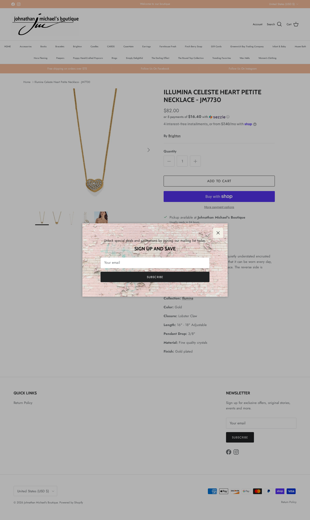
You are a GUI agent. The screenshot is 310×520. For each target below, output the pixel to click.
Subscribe (155, 277)
